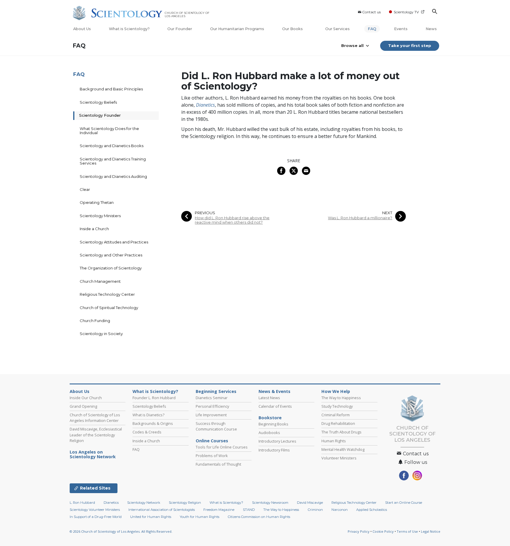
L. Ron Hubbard (82, 502)
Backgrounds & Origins (153, 423)
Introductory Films (274, 450)
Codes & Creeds (147, 432)
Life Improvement (211, 414)
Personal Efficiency (212, 406)
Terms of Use (407, 531)
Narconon (339, 510)
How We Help (335, 391)
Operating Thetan (97, 202)
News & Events (274, 391)
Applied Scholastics (371, 510)
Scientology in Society (101, 333)
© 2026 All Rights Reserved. (121, 531)
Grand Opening (83, 406)
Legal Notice (430, 531)
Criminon (315, 510)
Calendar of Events (275, 406)
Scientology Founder (100, 115)
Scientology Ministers (100, 215)
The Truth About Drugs (341, 432)
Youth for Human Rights (199, 517)
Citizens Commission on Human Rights (259, 517)
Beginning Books (273, 424)
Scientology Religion (185, 502)
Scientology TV (406, 12)
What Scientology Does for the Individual (109, 130)
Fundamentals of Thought (218, 464)
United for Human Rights (150, 517)
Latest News (269, 397)
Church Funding (95, 320)
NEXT (387, 213)
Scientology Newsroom (270, 502)
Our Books (293, 29)
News (431, 29)
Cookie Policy (383, 531)
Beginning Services (216, 391)
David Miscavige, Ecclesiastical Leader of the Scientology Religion (96, 434)
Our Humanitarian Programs (237, 29)
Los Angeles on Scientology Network (93, 454)
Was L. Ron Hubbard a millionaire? (360, 218)
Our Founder (179, 29)
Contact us (371, 12)
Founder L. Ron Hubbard (154, 397)
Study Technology (337, 406)
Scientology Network (143, 502)
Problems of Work (212, 455)
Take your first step (409, 45)
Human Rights (333, 440)
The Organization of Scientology (111, 268)
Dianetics (111, 502)
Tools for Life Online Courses (222, 447)
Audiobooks (269, 432)
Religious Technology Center (107, 294)
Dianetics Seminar (212, 397)
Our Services (337, 29)
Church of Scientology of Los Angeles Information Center (95, 417)
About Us (82, 29)
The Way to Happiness (341, 397)
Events (401, 29)
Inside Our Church (86, 397)
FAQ (372, 29)
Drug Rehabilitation (338, 423)
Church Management (100, 281)
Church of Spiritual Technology (109, 307)
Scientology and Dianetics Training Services (113, 161)
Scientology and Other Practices (111, 255)
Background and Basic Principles (111, 89)
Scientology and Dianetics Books (111, 145)
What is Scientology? (129, 29)
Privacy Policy (359, 531)
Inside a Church (94, 228)
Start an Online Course (403, 502)
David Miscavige (310, 502)
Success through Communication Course (216, 426)
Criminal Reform (335, 414)
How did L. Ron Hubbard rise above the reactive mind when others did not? (232, 220)
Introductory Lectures (277, 441)
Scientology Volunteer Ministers (95, 510)
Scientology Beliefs (98, 102)
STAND (249, 510)
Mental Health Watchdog (342, 449)
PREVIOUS (205, 213)
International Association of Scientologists (161, 510)
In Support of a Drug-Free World (96, 517)
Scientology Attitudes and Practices (114, 242)
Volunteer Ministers (339, 458)
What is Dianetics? (148, 414)
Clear (85, 189)
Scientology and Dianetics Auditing (113, 176)
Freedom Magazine (218, 510)
